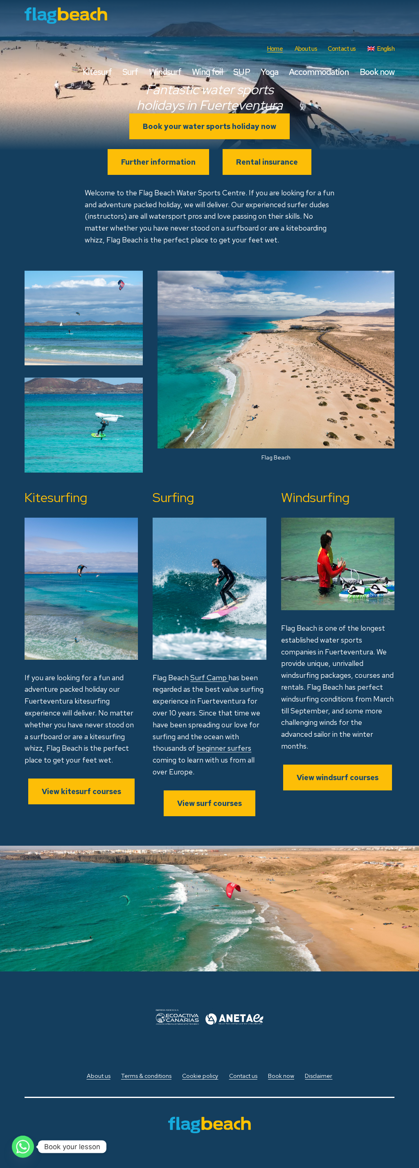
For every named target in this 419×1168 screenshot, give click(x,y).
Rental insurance (267, 162)
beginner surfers (224, 748)
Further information (158, 162)
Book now (377, 71)
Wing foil (207, 71)
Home (275, 48)
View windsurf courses (337, 777)
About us (306, 48)
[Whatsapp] (23, 1147)
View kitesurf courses (81, 791)
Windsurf (165, 71)
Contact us (342, 48)
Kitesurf (97, 71)
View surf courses (209, 803)
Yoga (269, 71)
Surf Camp (209, 677)
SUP (241, 71)
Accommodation (319, 71)
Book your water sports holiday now (209, 126)
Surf (130, 71)
